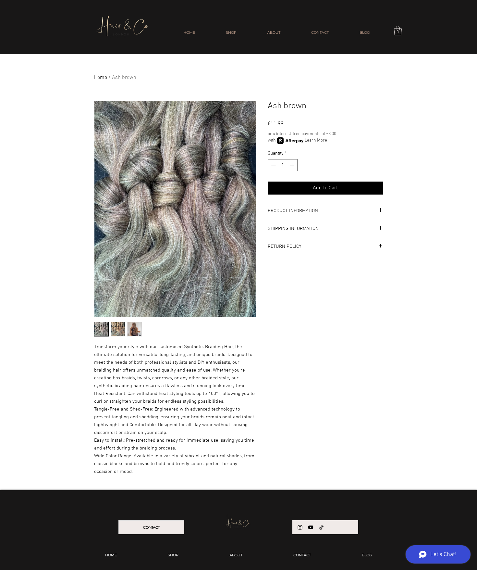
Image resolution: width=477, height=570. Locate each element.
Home (100, 77)
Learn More (316, 140)
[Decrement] (273, 165)
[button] (398, 30)
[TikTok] (321, 527)
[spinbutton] (282, 165)
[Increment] (292, 165)
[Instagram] (300, 527)
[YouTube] (311, 527)
